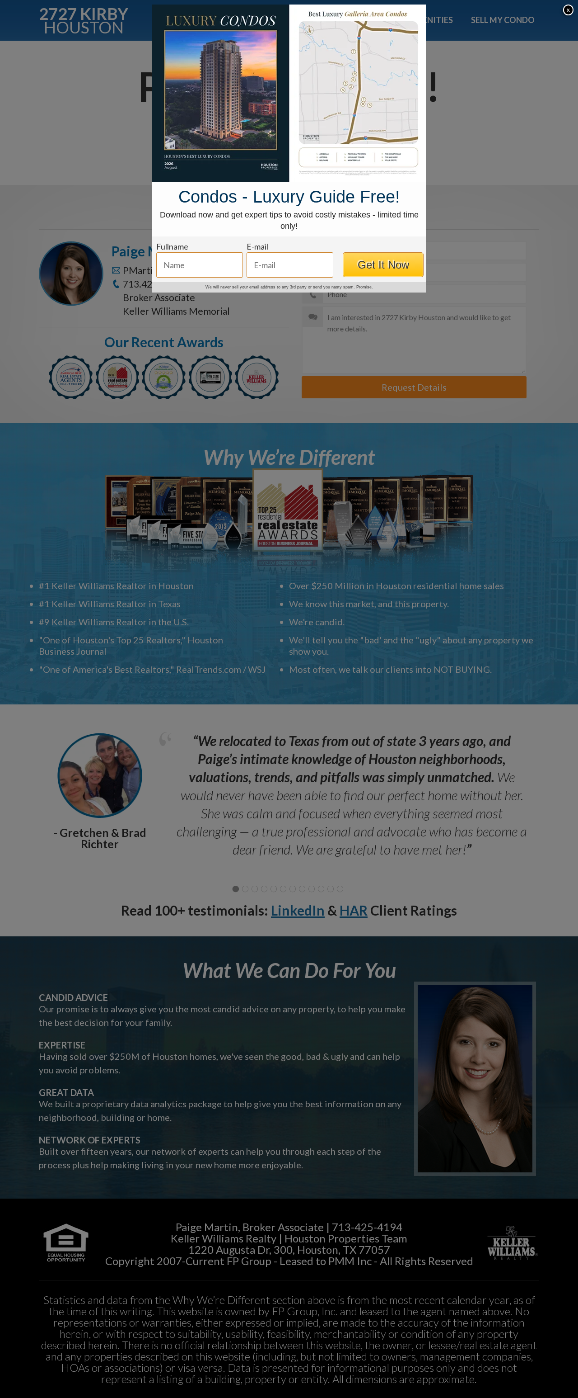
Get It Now (383, 265)
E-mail (257, 246)
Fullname (172, 246)
